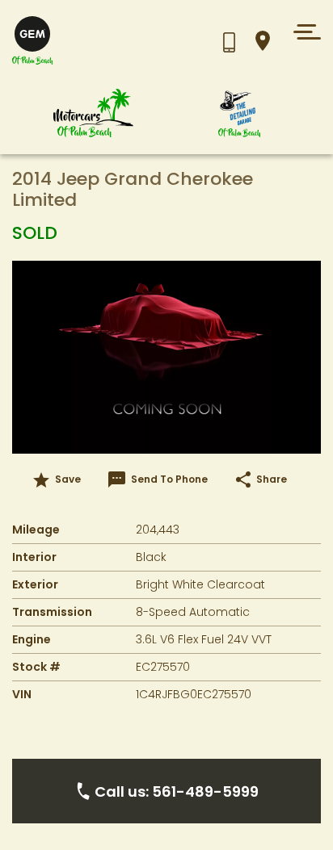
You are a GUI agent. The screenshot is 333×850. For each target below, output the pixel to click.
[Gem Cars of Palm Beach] (93, 113)
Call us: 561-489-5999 (177, 791)
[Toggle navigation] (303, 32)
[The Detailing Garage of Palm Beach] (239, 113)
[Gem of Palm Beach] (85, 41)
